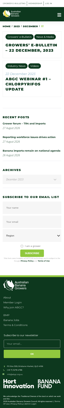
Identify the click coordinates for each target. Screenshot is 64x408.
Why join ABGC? (13, 307)
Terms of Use (44, 261)
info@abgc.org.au (15, 374)
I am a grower (33, 246)
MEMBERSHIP (35, 3)
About (7, 297)
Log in (48, 3)
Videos (34, 66)
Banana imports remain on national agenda (31, 150)
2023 (17, 26)
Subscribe (32, 253)
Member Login (12, 302)
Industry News (16, 66)
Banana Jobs (11, 320)
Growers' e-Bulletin (19, 36)
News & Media (45, 36)
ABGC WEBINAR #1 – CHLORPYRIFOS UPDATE (28, 84)
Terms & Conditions (15, 325)
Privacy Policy (27, 261)
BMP (6, 315)
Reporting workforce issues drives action (29, 137)
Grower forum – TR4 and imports (24, 123)
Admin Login (30, 404)
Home (6, 26)
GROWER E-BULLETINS (14, 3)
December (30, 26)
